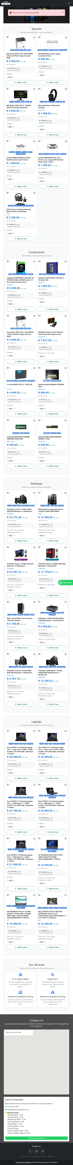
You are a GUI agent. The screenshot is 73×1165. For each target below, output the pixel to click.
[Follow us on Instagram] (36, 1151)
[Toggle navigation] (69, 3)
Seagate (10, 285)
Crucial (9, 389)
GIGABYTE (41, 337)
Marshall (41, 110)
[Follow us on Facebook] (30, 1151)
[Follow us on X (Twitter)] (42, 1151)
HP (39, 862)
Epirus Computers (51, 1162)
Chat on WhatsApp (37, 1138)
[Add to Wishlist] (34, 37)
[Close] (62, 12)
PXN (7, 214)
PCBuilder (10, 514)
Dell (39, 920)
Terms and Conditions (23, 1162)
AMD (40, 514)
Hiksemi (41, 282)
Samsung (41, 389)
